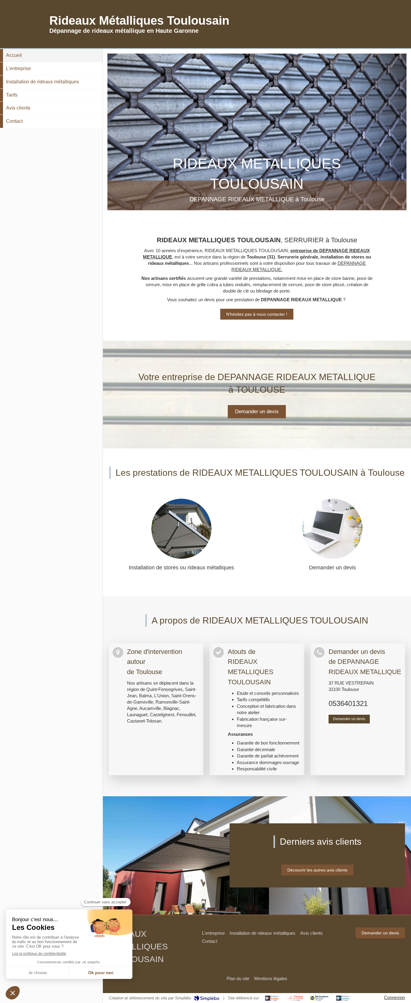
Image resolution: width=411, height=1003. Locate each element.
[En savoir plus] (181, 529)
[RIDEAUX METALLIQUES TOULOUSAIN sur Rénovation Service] (319, 998)
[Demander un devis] (332, 529)
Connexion (394, 997)
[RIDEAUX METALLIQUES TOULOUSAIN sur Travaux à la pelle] (295, 998)
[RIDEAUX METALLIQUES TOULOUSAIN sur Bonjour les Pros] (343, 998)
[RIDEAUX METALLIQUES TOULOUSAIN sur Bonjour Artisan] (272, 998)
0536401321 (348, 703)
